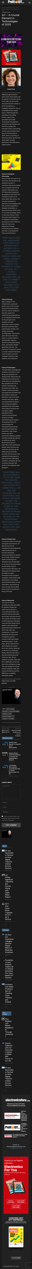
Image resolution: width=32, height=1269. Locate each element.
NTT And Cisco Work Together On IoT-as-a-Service (9, 911)
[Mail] (15, 1148)
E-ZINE (18, 1258)
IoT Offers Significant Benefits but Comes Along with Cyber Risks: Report (9, 886)
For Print (20, 1202)
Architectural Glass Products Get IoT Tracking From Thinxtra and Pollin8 (9, 993)
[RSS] (18, 1148)
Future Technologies (14, 711)
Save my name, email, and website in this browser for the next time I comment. (10, 818)
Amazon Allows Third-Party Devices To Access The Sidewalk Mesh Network (15, 756)
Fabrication (5, 711)
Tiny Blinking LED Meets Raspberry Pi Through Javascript (9, 1027)
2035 (8, 708)
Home (3, 7)
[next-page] (6, 779)
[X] (13, 32)
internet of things (6, 716)
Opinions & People (10, 7)
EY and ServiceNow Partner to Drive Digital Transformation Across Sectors (9, 859)
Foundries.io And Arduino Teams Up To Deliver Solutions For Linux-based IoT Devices (9, 969)
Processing (11, 718)
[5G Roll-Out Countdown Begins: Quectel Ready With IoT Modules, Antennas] (3, 934)
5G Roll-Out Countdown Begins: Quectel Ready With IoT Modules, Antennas (9, 943)
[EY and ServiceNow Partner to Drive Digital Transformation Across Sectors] (3, 850)
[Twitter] (19, 1148)
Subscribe (21, 1201)
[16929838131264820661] (11, 169)
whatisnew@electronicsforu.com (16, 1146)
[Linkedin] (13, 1148)
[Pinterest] (16, 1148)
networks (4, 718)
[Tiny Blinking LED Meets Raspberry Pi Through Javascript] (3, 1019)
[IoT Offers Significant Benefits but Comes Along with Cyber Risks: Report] (3, 875)
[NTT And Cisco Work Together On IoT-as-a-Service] (3, 904)
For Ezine (16, 1207)
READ (16, 1258)
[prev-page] (3, 779)
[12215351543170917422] (11, 703)
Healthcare (4, 713)
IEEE (10, 713)
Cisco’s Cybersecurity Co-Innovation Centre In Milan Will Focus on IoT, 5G (9, 1052)
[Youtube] (21, 1148)
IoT (13, 716)
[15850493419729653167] (11, 65)
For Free (10, 1202)
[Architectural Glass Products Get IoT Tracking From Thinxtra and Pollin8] (3, 984)
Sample (10, 1201)
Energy (12, 708)
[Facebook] (9, 32)
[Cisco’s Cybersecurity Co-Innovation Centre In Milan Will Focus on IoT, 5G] (3, 1043)
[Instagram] (12, 1148)
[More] (17, 32)
